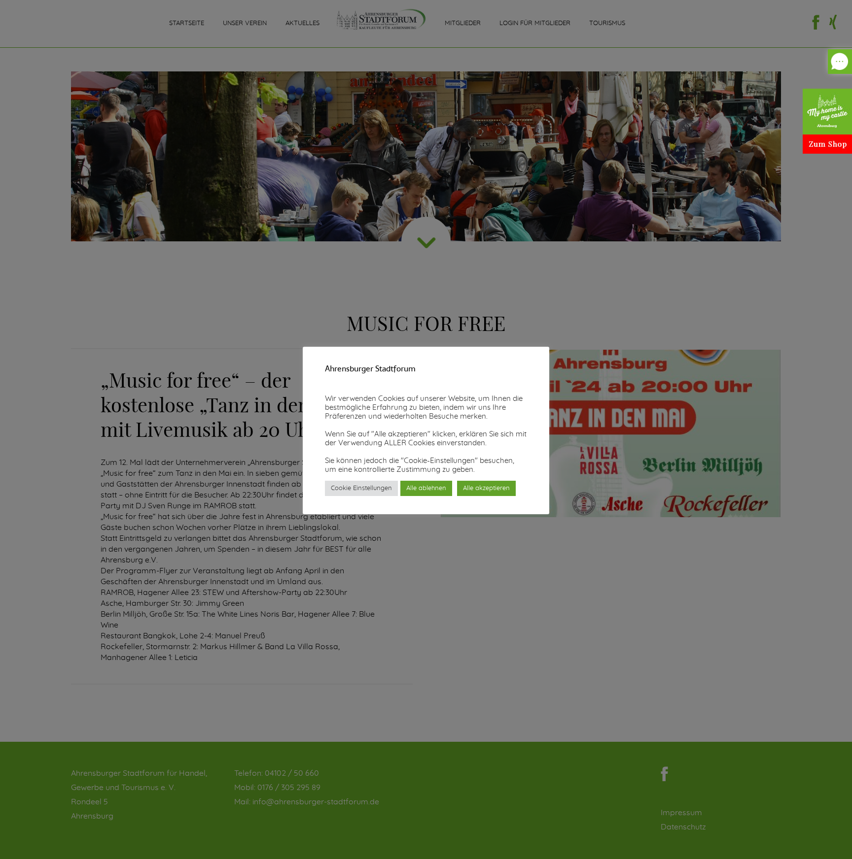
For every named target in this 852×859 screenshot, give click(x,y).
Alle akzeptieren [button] (486, 488)
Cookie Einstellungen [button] (361, 488)
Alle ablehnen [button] (426, 488)
